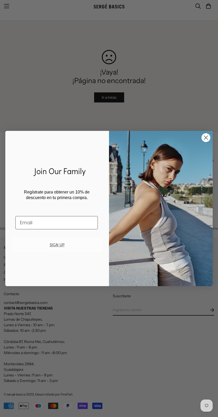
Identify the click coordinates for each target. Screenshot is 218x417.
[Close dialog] (206, 137)
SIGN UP (57, 244)
